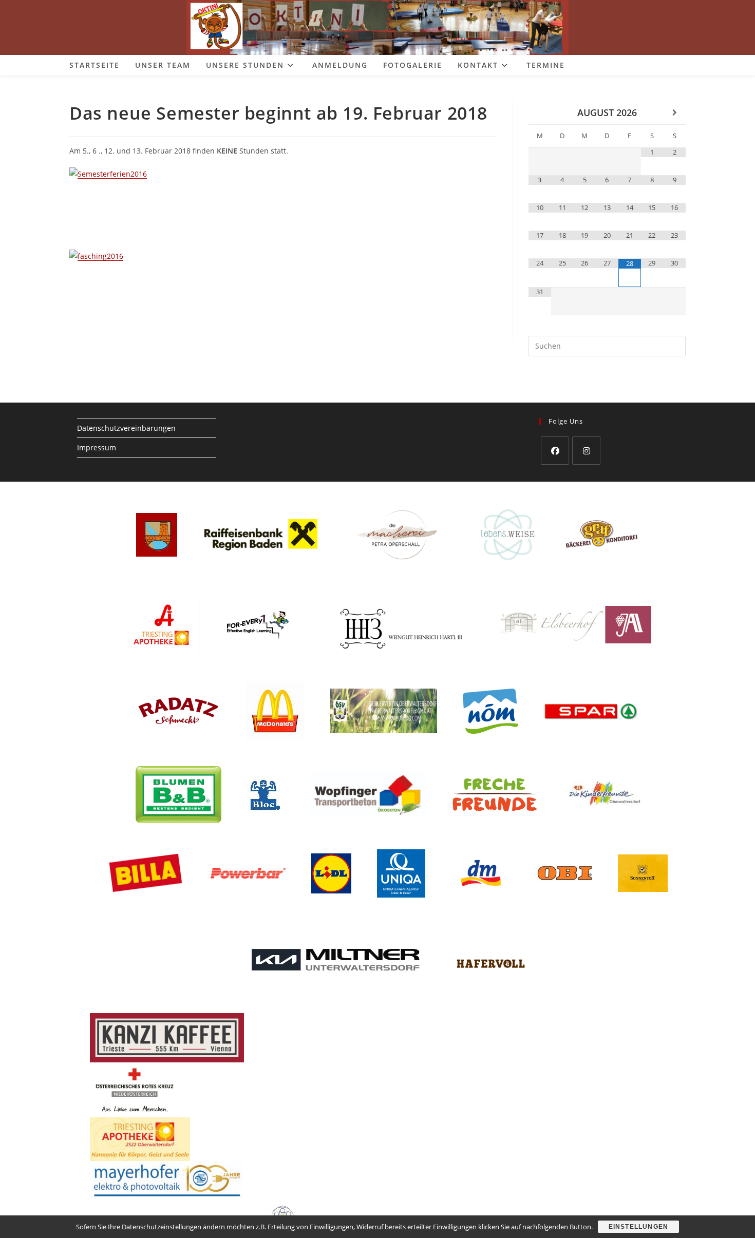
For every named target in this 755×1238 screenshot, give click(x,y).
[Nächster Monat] (674, 113)
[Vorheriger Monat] (539, 113)
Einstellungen (639, 1226)
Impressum (96, 447)
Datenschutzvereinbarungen (126, 428)
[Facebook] (555, 450)
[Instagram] (586, 450)
